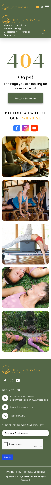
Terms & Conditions (34, 471)
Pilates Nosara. (30, 476)
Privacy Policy (13, 471)
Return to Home (25, 98)
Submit (7, 457)
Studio (20, 25)
